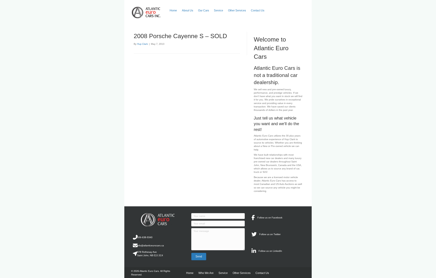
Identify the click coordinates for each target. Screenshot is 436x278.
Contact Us (257, 10)
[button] (198, 256)
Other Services (237, 10)
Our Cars (203, 10)
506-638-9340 (144, 237)
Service (218, 10)
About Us (187, 10)
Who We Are (206, 273)
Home (173, 10)
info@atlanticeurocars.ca (150, 245)
